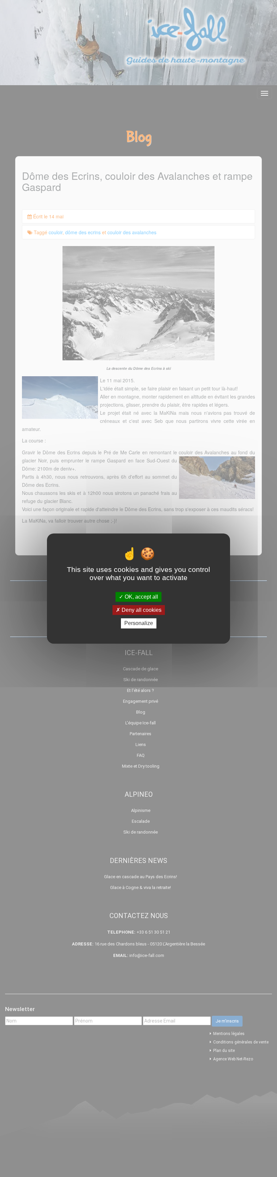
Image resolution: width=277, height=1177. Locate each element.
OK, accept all (140, 597)
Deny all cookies (140, 610)
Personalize (138, 623)
